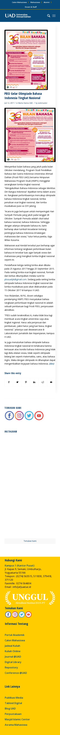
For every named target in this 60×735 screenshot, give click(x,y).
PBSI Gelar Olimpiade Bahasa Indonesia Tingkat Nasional (23, 95)
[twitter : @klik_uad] (29, 419)
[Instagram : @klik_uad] (19, 419)
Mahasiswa (35, 2)
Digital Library (13, 662)
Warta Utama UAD (25, 103)
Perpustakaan (13, 714)
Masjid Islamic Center (17, 719)
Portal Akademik (14, 635)
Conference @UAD (16, 673)
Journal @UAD (13, 656)
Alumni (47, 2)
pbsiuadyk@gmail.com (15, 279)
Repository (11, 667)
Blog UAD (10, 708)
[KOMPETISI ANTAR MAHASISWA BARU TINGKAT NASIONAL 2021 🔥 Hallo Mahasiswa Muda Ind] (43, 499)
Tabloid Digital (13, 703)
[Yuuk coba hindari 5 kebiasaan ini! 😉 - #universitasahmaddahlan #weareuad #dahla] (17, 473)
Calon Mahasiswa (19, 2)
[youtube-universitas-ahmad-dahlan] (39, 419)
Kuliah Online (12, 651)
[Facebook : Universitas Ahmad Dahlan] (9, 419)
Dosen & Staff (31, 7)
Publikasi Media (14, 697)
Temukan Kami (30, 541)
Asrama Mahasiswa (16, 724)
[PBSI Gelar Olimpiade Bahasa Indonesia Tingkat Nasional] (26, 60)
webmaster (42, 103)
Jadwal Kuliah (12, 645)
